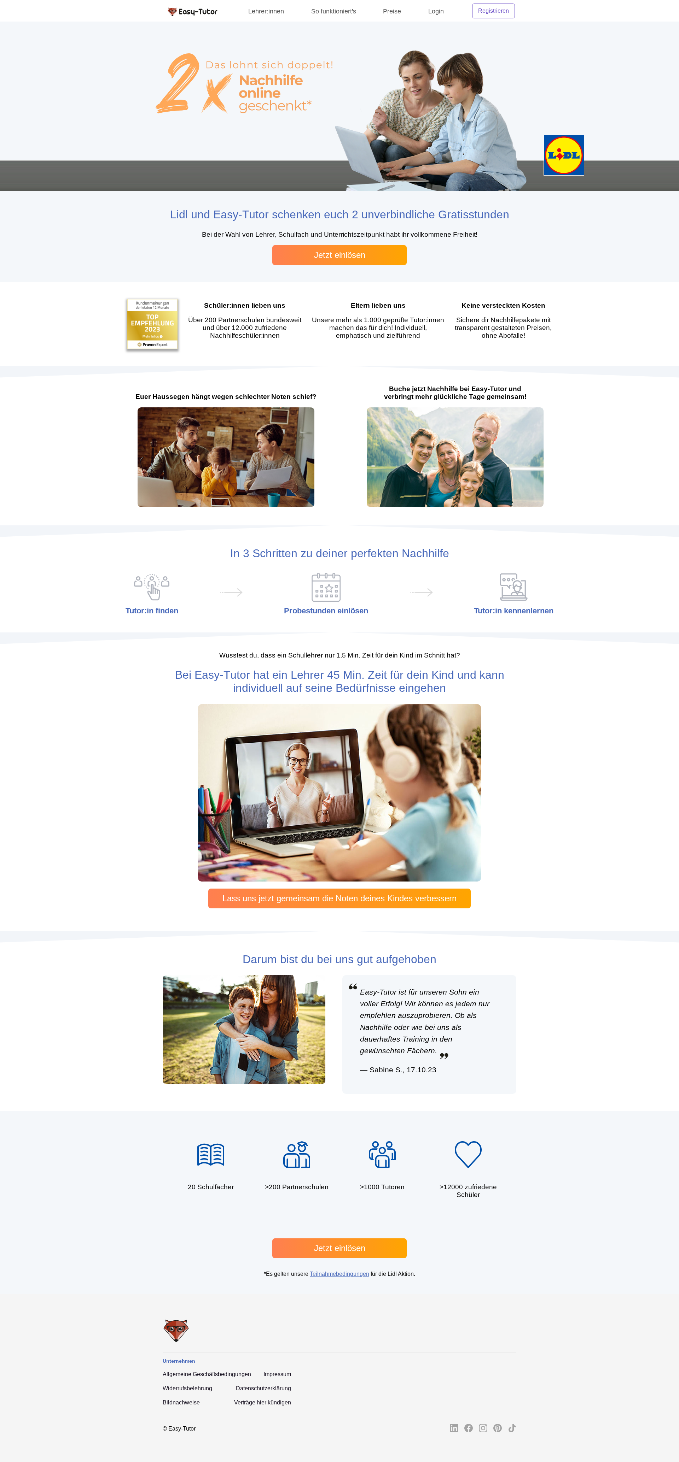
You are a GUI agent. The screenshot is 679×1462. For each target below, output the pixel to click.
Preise (392, 11)
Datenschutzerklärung (263, 1388)
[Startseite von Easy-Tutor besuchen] (192, 11)
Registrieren (493, 11)
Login (436, 11)
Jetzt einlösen (339, 255)
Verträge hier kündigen (262, 1402)
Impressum (277, 1374)
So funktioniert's (333, 11)
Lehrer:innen (266, 11)
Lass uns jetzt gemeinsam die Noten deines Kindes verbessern (339, 898)
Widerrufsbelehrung (187, 1388)
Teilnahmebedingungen (339, 1274)
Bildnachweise (181, 1402)
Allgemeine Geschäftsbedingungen (207, 1374)
